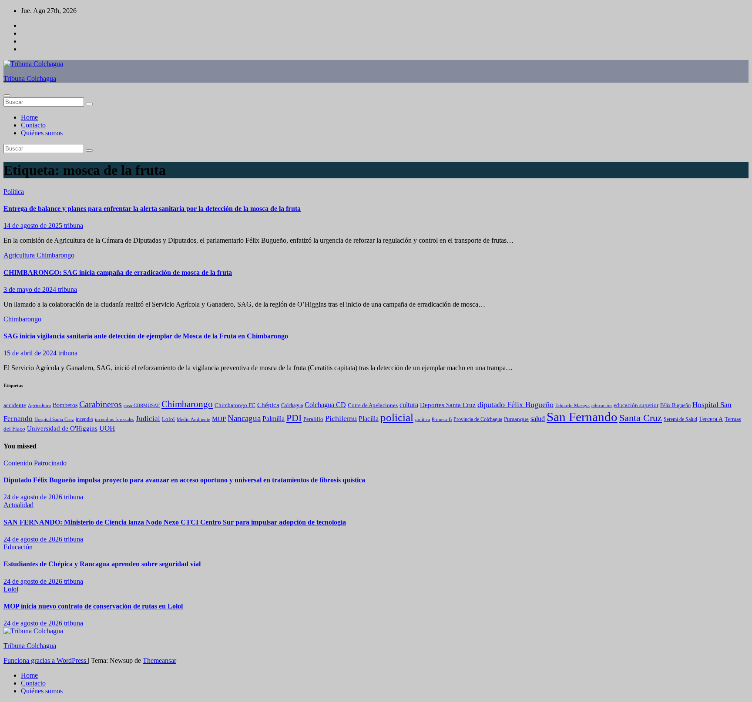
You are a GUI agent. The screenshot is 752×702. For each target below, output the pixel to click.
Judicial (148, 418)
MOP (219, 418)
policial (396, 417)
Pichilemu (341, 418)
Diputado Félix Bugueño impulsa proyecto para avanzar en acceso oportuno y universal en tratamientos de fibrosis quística (184, 480)
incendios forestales (114, 419)
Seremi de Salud (680, 419)
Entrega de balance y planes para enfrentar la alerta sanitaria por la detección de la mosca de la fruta (152, 208)
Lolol (168, 419)
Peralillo (313, 419)
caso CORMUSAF (142, 405)
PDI (294, 417)
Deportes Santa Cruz (448, 404)
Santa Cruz (640, 418)
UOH (107, 428)
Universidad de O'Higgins (62, 428)
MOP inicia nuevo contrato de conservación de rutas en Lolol (93, 606)
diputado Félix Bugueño (515, 404)
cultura (409, 404)
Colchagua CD (325, 404)
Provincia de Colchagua (477, 419)
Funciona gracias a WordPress (45, 660)
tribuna (73, 225)
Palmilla (273, 418)
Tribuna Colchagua (29, 78)
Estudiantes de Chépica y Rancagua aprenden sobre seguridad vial (102, 564)
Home (29, 117)
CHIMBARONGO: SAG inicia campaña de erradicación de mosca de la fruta (117, 272)
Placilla (369, 418)
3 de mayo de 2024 (30, 289)
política (422, 419)
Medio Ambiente (193, 419)
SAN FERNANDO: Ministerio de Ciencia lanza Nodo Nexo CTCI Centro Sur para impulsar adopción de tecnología (174, 522)
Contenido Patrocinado (35, 463)
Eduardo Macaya (572, 405)
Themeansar (159, 660)
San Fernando (582, 417)
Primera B (442, 419)
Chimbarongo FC (235, 405)
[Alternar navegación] (6, 95)
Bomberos (65, 405)
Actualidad (18, 504)
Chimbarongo (55, 255)
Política (13, 191)
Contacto (33, 125)
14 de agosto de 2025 (33, 225)
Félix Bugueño (675, 405)
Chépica (268, 404)
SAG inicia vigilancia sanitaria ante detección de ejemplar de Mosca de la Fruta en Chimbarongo (145, 336)
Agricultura (20, 255)
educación (601, 405)
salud (537, 418)
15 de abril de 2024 (30, 353)
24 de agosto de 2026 (33, 497)
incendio (84, 419)
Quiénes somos (42, 133)
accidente (14, 405)
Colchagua (292, 405)
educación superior (636, 405)
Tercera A (711, 418)
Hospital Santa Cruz (54, 419)
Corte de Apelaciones (373, 405)
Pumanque (516, 419)
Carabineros (100, 404)
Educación (18, 547)
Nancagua (244, 418)
